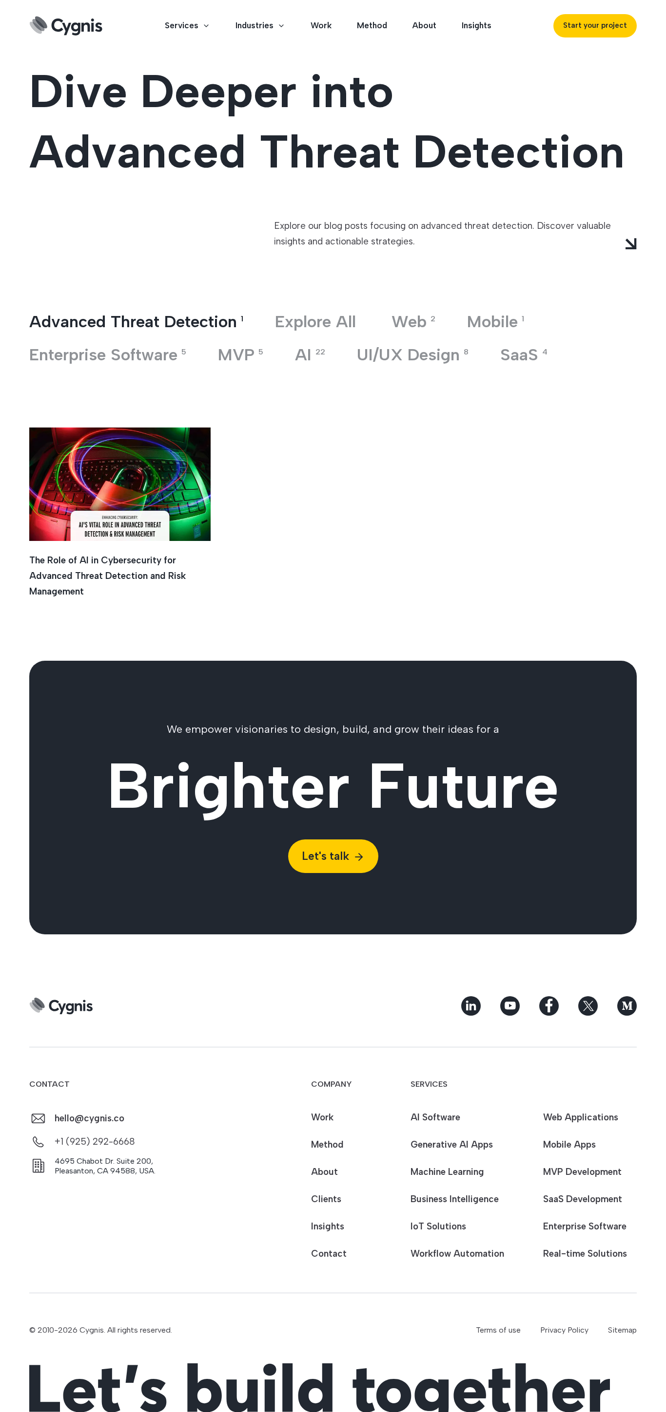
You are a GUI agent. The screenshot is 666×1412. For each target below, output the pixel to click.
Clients (326, 1199)
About (424, 25)
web (413, 322)
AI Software (435, 1117)
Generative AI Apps (452, 1144)
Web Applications (580, 1117)
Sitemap (622, 1330)
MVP (240, 355)
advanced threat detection (136, 322)
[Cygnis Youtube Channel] (510, 1006)
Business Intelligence (455, 1199)
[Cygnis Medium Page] (627, 1006)
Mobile (495, 322)
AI (310, 355)
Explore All (315, 322)
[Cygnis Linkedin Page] (471, 1006)
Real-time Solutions (585, 1253)
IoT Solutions (438, 1226)
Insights (476, 25)
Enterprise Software (585, 1226)
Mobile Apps (569, 1144)
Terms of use (498, 1330)
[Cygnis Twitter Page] (588, 1006)
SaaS (524, 355)
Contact (329, 1253)
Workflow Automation (457, 1253)
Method (372, 25)
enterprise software (107, 355)
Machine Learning (447, 1171)
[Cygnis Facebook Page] (549, 1006)
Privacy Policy (564, 1330)
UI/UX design (413, 355)
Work (321, 25)
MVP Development (582, 1171)
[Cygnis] (65, 26)
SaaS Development (582, 1199)
